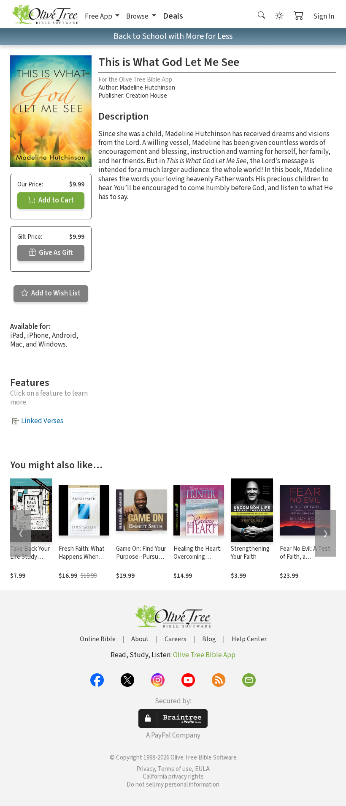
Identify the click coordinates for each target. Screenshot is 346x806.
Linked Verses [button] (42, 421)
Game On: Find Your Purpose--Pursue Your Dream (141, 556)
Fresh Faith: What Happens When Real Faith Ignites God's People (82, 560)
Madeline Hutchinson (147, 87)
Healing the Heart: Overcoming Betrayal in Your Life (197, 560)
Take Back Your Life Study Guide (30, 556)
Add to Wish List (55, 293)
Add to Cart (55, 200)
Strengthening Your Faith (250, 552)
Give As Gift (55, 253)
